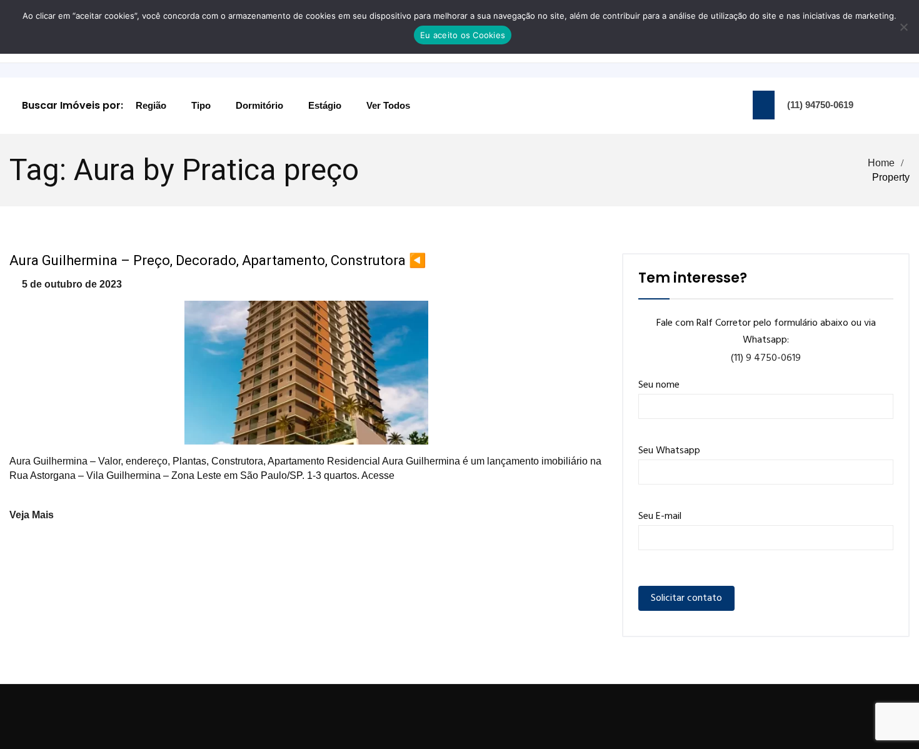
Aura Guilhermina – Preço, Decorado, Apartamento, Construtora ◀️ (217, 260)
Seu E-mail (659, 516)
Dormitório (259, 105)
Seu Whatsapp (669, 451)
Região (151, 105)
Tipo (201, 105)
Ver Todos (388, 105)
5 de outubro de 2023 (72, 284)
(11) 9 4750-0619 (766, 358)
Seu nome (659, 385)
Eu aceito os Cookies (462, 35)
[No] (903, 27)
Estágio (324, 105)
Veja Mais (31, 515)
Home (881, 163)
